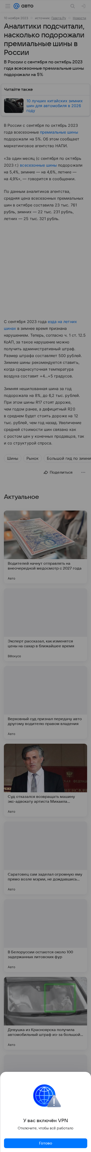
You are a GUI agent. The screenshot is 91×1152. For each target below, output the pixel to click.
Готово (45, 1143)
